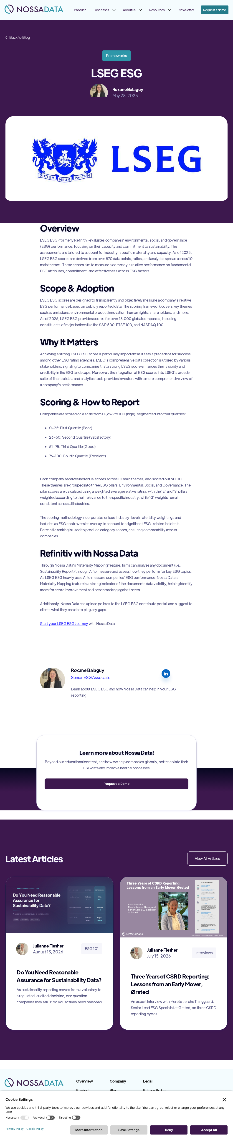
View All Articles (207, 858)
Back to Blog (17, 37)
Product (80, 10)
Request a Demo (116, 783)
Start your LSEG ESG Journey (64, 623)
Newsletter (186, 10)
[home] (34, 9)
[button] (104, 10)
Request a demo (214, 10)
